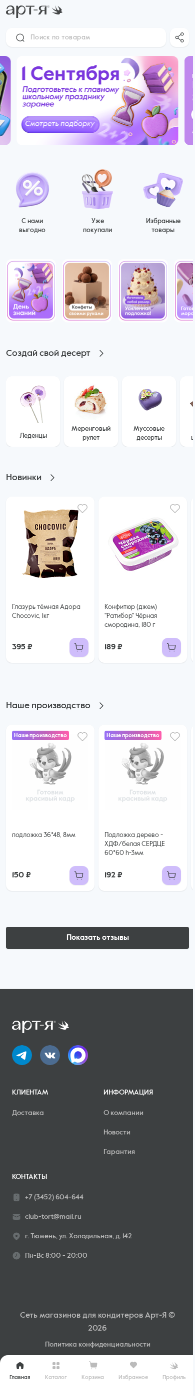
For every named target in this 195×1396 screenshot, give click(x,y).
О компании (124, 1113)
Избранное (133, 1377)
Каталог (56, 1377)
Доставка (28, 1113)
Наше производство (48, 705)
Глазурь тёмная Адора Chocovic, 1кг (46, 611)
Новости (117, 1132)
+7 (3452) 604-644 (54, 1197)
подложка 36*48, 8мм (44, 835)
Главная (20, 1377)
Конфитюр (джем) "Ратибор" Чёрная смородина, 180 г (130, 616)
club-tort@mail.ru (53, 1216)
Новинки (24, 477)
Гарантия (119, 1151)
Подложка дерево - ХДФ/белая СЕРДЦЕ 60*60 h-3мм (134, 844)
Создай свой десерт (48, 353)
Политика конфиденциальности (97, 1344)
